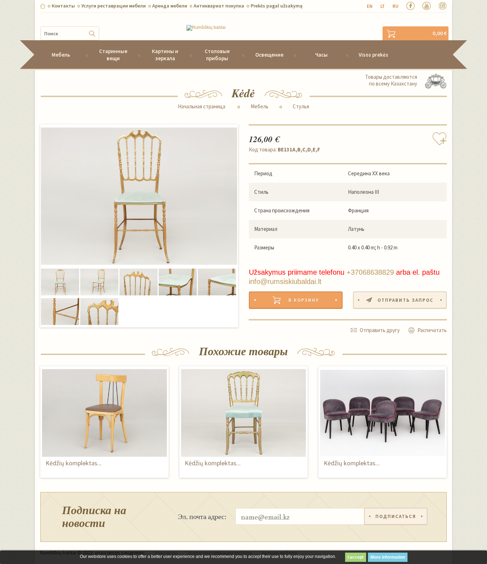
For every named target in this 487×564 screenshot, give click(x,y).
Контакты (63, 5)
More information (387, 557)
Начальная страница (201, 106)
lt (382, 6)
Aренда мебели (169, 5)
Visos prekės (373, 54)
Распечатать (432, 330)
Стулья (301, 106)
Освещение (269, 54)
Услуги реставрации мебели (113, 5)
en (370, 6)
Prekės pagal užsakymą (276, 5)
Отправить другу (380, 330)
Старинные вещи (113, 54)
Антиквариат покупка (219, 5)
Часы (321, 54)
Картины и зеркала (165, 54)
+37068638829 (370, 272)
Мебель (61, 54)
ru (396, 6)
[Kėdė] (139, 196)
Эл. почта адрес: (202, 516)
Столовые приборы (217, 54)
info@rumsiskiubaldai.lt (285, 281)
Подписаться (395, 516)
